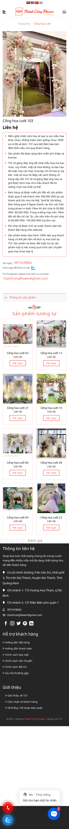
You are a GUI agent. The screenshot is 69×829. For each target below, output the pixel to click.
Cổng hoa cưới (42, 23)
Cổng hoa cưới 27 (17, 408)
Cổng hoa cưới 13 (51, 353)
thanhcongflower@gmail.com (26, 278)
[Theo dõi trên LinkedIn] (31, 623)
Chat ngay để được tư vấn (16, 267)
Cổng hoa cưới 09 (17, 517)
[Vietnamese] (28, 2)
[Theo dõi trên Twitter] (18, 623)
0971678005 (23, 262)
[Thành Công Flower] (35, 12)
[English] (32, 2)
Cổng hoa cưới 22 (51, 517)
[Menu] (5, 11)
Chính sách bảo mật (16, 654)
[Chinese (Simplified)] (37, 2)
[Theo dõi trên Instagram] (12, 623)
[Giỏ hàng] (64, 12)
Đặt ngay (18, 363)
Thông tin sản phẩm (22, 297)
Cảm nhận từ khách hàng (22, 701)
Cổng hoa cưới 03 (17, 353)
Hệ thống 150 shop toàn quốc (24, 707)
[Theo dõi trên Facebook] (6, 623)
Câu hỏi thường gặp (17, 673)
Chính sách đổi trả (16, 666)
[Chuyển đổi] (6, 297)
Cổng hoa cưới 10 (51, 408)
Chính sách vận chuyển (18, 660)
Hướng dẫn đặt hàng (17, 642)
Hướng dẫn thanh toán (18, 648)
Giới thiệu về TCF (17, 695)
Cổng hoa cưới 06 (17, 462)
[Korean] (41, 2)
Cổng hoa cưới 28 (51, 462)
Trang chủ (24, 23)
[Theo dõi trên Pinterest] (25, 623)
